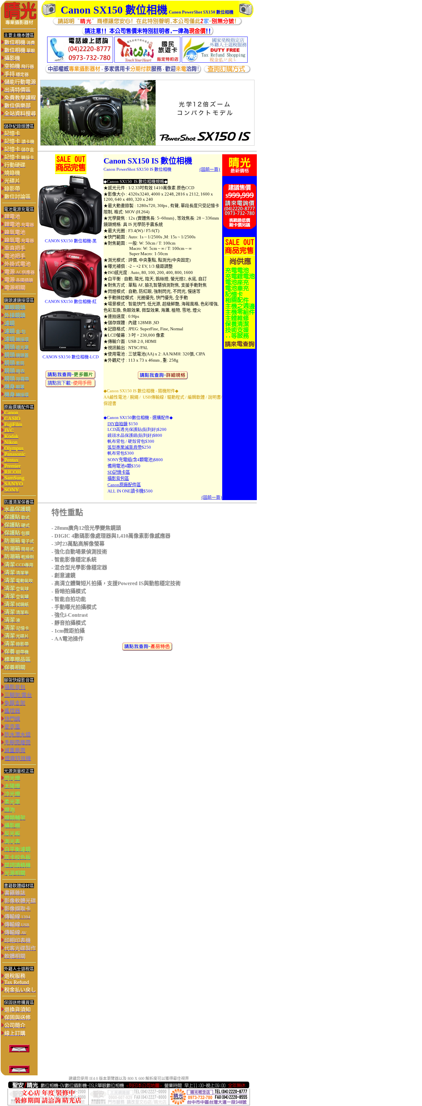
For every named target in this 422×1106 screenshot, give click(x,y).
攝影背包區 (118, 478)
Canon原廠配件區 (124, 484)
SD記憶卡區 (118, 472)
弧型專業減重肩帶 (124, 447)
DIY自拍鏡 (117, 423)
